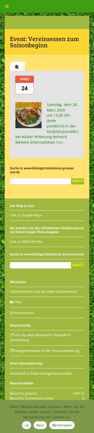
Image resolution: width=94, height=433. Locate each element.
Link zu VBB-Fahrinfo (26, 241)
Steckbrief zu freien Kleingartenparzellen (41, 373)
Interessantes (23, 312)
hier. (60, 142)
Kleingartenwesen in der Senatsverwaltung (46, 350)
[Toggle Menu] (7, 6)
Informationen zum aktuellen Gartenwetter (43, 291)
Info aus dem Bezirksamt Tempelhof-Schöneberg (40, 337)
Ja (26, 425)
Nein (40, 425)
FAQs (17, 302)
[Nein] (87, 416)
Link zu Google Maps (26, 215)
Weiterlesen (62, 425)
